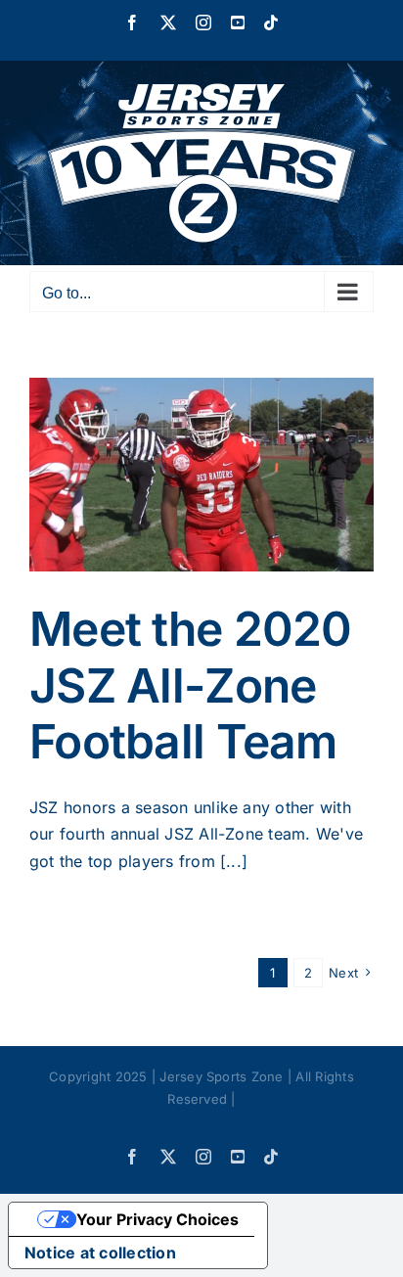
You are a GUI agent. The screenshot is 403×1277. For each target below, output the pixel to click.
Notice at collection (100, 1252)
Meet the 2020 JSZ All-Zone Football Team (190, 685)
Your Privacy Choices (157, 1219)
